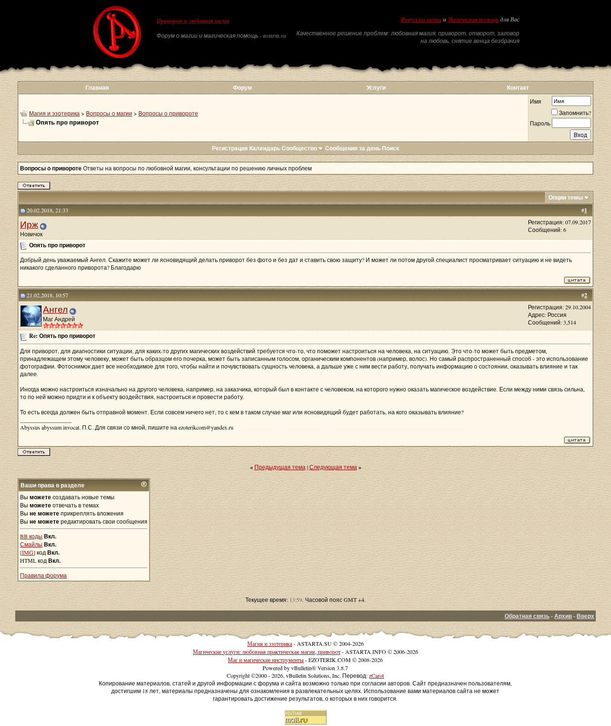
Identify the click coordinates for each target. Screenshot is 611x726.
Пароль (540, 123)
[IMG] (27, 552)
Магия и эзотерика (54, 113)
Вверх (585, 616)
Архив (563, 616)
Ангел (55, 309)
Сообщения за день (352, 148)
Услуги (376, 88)
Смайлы (31, 544)
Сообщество (299, 148)
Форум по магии (421, 19)
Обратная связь (527, 616)
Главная (97, 88)
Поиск (390, 148)
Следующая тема (333, 467)
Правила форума (43, 575)
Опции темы (565, 197)
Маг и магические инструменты (266, 659)
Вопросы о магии (109, 113)
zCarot (376, 675)
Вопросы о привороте (168, 113)
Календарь (264, 148)
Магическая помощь (473, 19)
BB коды (31, 536)
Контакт (518, 88)
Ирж (29, 224)
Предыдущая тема (280, 467)
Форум (242, 88)
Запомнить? (575, 112)
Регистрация (230, 148)
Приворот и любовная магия (193, 21)
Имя (535, 101)
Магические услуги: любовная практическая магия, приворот (266, 651)
